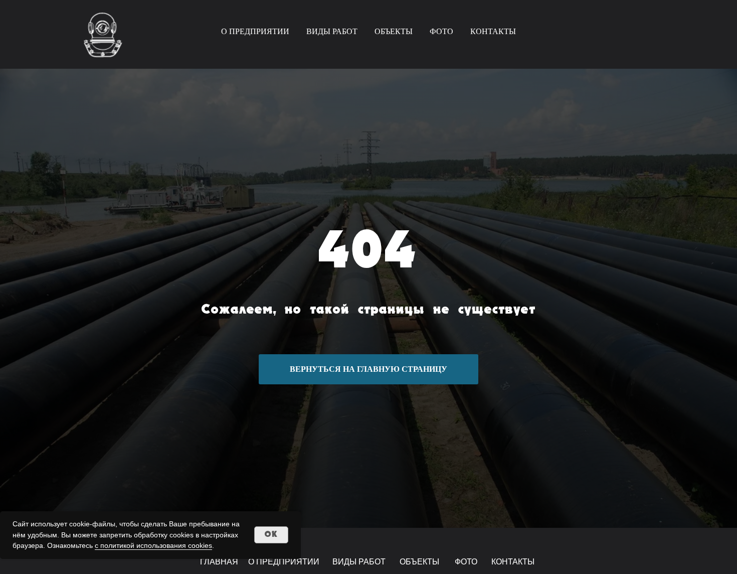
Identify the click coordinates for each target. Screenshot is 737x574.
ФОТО (441, 31)
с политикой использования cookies (153, 545)
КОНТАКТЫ (493, 31)
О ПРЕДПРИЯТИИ (255, 31)
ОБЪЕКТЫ (394, 31)
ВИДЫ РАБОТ (331, 31)
